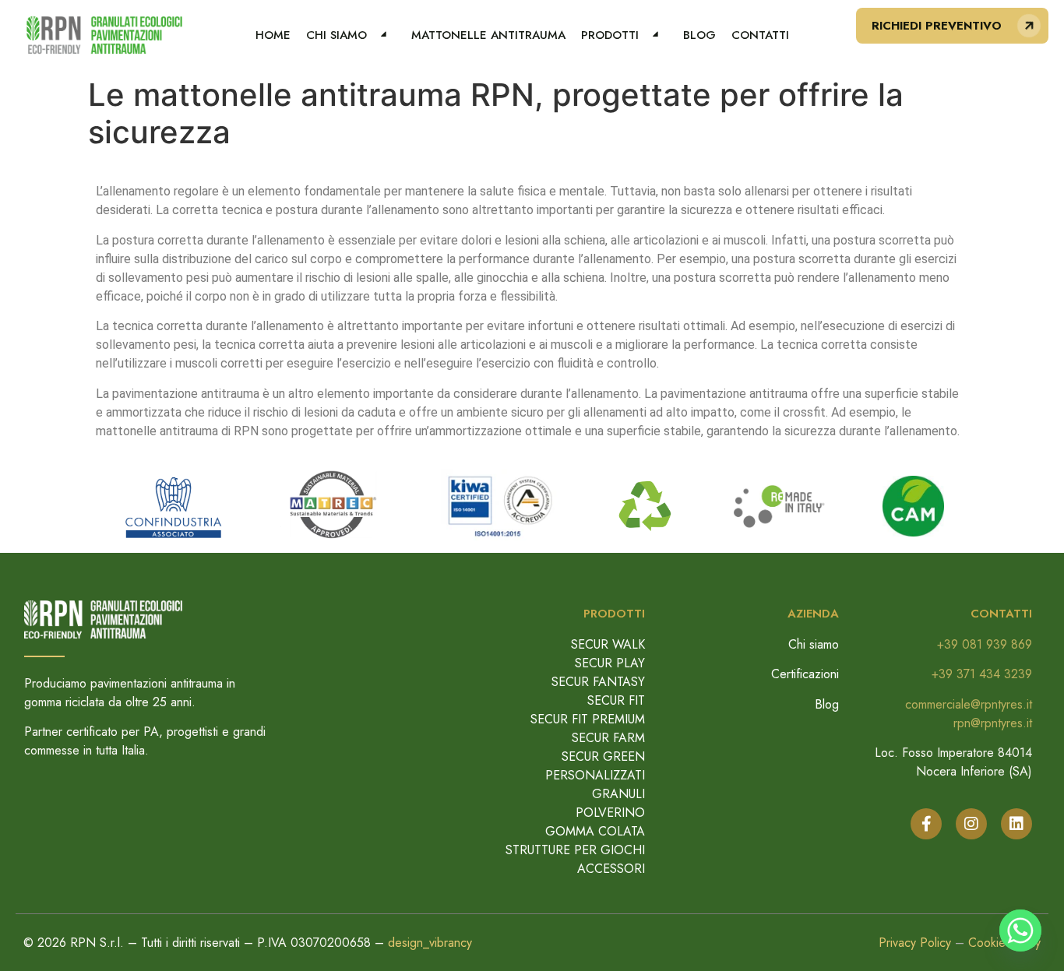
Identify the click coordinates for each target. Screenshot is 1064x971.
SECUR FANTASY (598, 682)
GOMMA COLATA (595, 831)
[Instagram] (971, 823)
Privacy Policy (915, 943)
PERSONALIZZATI (595, 775)
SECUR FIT (616, 700)
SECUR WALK (608, 644)
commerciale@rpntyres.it (968, 704)
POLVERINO (610, 812)
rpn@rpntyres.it (992, 723)
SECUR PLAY (610, 663)
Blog (827, 704)
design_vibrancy (430, 943)
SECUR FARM (608, 738)
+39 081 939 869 (984, 644)
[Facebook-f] (926, 823)
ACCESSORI (611, 869)
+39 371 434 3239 (982, 674)
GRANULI (618, 794)
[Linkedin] (1016, 823)
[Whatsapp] (1020, 930)
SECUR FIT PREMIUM (587, 719)
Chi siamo (813, 644)
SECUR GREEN (603, 756)
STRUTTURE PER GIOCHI (575, 850)
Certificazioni (805, 674)
